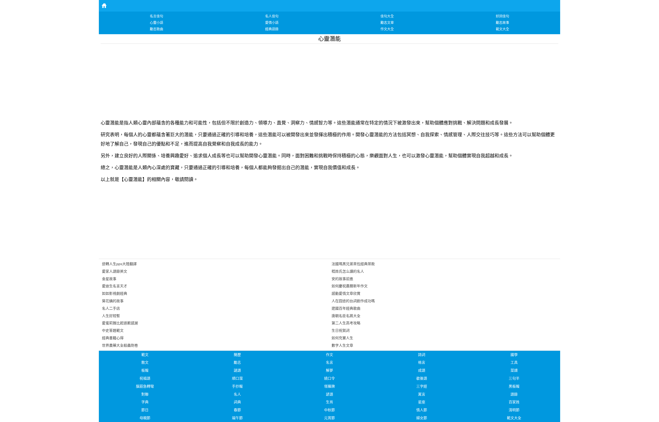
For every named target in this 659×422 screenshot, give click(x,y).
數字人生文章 (342, 345)
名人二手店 (111, 308)
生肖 (329, 402)
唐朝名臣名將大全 (346, 316)
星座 (421, 402)
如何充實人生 (342, 338)
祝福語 (145, 378)
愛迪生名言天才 (114, 286)
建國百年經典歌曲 (346, 308)
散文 (145, 362)
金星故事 (109, 279)
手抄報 (237, 386)
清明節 (514, 410)
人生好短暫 (111, 316)
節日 (145, 410)
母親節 (145, 418)
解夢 (329, 370)
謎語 (237, 370)
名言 (329, 362)
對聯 (145, 394)
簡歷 (237, 355)
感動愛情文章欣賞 (346, 293)
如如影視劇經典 (114, 293)
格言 (421, 362)
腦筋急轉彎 (145, 386)
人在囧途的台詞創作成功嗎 (353, 301)
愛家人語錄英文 (114, 271)
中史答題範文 (113, 330)
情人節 (421, 410)
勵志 (237, 362)
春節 (237, 410)
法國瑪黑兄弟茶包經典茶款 (353, 264)
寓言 (421, 394)
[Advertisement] (255, 80)
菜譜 (514, 370)
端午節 (237, 418)
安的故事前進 (342, 279)
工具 (514, 362)
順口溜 (237, 378)
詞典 (237, 402)
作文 (329, 355)
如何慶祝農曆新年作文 (350, 286)
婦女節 (421, 418)
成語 (421, 370)
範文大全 (514, 418)
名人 (237, 394)
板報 (145, 370)
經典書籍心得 (113, 338)
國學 (514, 355)
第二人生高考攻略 (346, 323)
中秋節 (329, 410)
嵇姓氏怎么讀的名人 (348, 271)
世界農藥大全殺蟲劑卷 (120, 345)
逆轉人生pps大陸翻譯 (119, 264)
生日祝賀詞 (341, 330)
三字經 (421, 386)
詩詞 (421, 355)
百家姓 (514, 402)
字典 (145, 402)
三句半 (514, 378)
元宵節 (329, 418)
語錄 (514, 394)
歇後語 (421, 378)
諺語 (329, 394)
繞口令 (329, 378)
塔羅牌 (329, 386)
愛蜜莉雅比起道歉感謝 (120, 323)
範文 (145, 355)
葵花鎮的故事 (113, 301)
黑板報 (514, 386)
